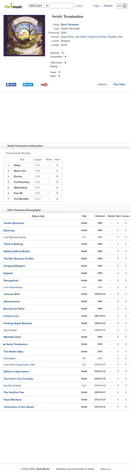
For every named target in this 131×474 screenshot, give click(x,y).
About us (105, 469)
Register (108, 5)
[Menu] (122, 5)
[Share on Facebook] (11, 84)
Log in (96, 5)
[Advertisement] (65, 117)
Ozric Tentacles (70, 24)
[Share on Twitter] (28, 84)
